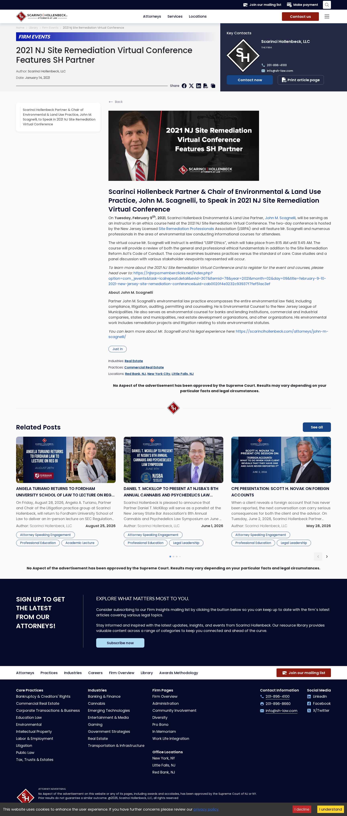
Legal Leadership (186, 543)
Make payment (305, 4)
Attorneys (152, 16)
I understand (330, 809)
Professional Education (38, 543)
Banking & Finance (104, 696)
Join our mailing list (265, 4)
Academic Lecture (79, 543)
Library (33, 27)
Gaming (95, 724)
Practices (49, 672)
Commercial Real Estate (144, 367)
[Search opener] (327, 5)
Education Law (29, 717)
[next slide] (327, 557)
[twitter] (191, 85)
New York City (158, 374)
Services (175, 16)
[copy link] (213, 85)
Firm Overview (121, 672)
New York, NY (163, 758)
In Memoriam (164, 731)
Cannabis (96, 703)
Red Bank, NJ (135, 374)
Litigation (24, 745)
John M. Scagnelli (280, 217)
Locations (198, 16)
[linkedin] (198, 85)
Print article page (304, 79)
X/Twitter (321, 710)
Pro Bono (160, 724)
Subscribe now (120, 642)
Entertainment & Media (108, 717)
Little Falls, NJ (183, 374)
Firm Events (50, 27)
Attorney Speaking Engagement (45, 535)
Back (119, 101)
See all (317, 427)
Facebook (322, 703)
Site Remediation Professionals (187, 228)
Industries (73, 672)
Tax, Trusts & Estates (34, 759)
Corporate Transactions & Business (48, 710)
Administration (165, 703)
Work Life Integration (170, 738)
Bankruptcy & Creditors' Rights (43, 696)
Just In (117, 349)
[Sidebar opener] (327, 16)
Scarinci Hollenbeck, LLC (47, 71)
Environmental (29, 724)
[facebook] (184, 85)
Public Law (25, 752)
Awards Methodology (178, 672)
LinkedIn (320, 696)
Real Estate (134, 361)
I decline (302, 809)
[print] (205, 85)
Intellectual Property (34, 731)
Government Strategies (109, 731)
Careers (95, 672)
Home (20, 27)
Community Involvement (174, 710)
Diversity (159, 717)
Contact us (300, 16)
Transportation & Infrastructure (116, 745)
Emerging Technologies (109, 710)
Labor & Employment (34, 738)
